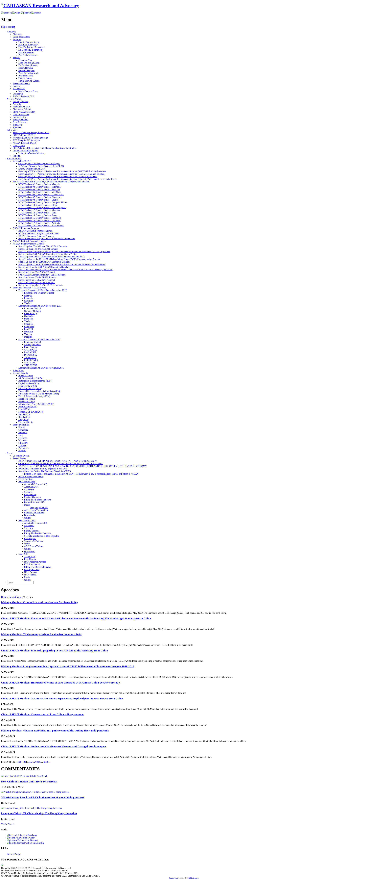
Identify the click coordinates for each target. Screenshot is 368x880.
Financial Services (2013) (30, 388)
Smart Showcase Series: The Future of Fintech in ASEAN (44, 471)
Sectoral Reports (20, 373)
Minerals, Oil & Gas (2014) (30, 412)
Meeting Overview (32, 497)
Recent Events (19, 458)
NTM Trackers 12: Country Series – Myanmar (39, 210)
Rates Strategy (30, 313)
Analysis (17, 104)
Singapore (28, 300)
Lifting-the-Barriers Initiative (31, 153)
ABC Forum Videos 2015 (36, 510)
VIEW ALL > (7, 824)
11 (29, 762)
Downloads (29, 515)
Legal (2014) (24, 409)
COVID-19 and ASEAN (24, 135)
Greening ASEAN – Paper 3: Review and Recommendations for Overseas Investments (57, 176)
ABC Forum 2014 (26, 520)
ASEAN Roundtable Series (30, 476)
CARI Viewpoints (21, 114)
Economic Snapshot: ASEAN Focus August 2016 (41, 368)
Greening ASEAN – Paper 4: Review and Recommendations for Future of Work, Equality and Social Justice (67, 179)
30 (38, 762)
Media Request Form (28, 91)
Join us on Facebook (27, 835)
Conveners (29, 489)
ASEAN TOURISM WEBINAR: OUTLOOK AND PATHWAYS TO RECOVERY (57, 461)
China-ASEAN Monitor (24, 112)
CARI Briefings (25, 479)
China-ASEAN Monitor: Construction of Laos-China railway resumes (42, 714)
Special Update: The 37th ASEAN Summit (37, 249)
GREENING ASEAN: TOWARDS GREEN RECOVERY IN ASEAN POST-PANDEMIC (60, 463)
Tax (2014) (23, 419)
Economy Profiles (21, 424)
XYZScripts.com (193, 878)
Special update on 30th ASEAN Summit (36, 282)
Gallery (27, 518)
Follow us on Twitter (24, 837)
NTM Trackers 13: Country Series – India (37, 212)
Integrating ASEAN (39, 507)
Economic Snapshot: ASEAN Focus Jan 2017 (39, 339)
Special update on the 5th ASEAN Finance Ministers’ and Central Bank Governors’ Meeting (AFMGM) (65, 269)
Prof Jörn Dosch (25, 75)
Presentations (30, 494)
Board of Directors (21, 37)
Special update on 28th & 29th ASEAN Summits (40, 285)
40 (40, 762)
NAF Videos (30, 574)
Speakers (28, 492)
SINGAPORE (30, 365)
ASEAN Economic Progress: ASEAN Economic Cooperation (46, 238)
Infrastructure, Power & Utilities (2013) (36, 404)
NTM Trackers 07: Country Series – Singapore (39, 197)
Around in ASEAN (21, 106)
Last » (47, 762)
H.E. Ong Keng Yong (28, 44)
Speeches (17, 127)
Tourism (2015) (25, 422)
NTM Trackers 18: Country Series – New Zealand (41, 225)
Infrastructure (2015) (27, 406)
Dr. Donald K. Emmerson (30, 50)
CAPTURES (19, 145)
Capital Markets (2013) (28, 383)
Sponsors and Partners (34, 512)
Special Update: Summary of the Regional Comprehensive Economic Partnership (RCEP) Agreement (64, 251)
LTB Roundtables (32, 564)
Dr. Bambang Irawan (28, 65)
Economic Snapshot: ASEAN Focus (29, 287)
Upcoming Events (21, 456)
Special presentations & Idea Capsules (41, 536)
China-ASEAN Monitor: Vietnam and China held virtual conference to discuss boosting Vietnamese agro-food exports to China (76, 618)
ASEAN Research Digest (24, 143)
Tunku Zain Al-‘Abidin (29, 81)
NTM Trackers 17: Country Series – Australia (39, 223)
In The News (19, 88)
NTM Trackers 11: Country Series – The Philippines (42, 207)
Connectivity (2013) (27, 386)
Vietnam (28, 334)
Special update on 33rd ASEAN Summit (36, 272)
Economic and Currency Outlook (39, 293)
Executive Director (21, 83)
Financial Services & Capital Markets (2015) (38, 393)
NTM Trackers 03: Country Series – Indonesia (39, 187)
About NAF (29, 556)
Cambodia (28, 316)
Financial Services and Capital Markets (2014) (39, 391)
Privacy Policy (13, 854)
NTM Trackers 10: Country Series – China (37, 205)
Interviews (17, 125)
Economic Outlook (32, 308)
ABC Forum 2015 (26, 481)
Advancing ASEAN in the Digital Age (30, 137)
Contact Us (18, 94)
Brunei (21, 427)
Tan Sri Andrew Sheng (28, 42)
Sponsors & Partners (33, 541)
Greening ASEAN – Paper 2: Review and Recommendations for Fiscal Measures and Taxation (61, 174)
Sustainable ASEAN (22, 161)
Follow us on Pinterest (27, 840)
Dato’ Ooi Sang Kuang (28, 62)
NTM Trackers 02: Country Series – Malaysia (39, 184)
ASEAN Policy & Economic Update (29, 241)
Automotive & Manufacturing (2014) (35, 381)
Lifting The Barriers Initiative (37, 499)
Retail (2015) (24, 414)
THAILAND (30, 357)
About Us (11, 31)
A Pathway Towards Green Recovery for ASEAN (41, 166)
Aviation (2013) (25, 375)
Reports (16, 156)
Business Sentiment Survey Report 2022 (31, 132)
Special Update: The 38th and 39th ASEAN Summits (42, 246)
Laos (20, 435)
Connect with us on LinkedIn (30, 843)
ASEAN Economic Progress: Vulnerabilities (38, 233)
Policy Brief (18, 370)
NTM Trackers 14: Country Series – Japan (37, 215)
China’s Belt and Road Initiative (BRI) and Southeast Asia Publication (44, 148)
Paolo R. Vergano (26, 70)
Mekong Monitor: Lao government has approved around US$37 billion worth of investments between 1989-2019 (67, 666)
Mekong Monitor (20, 119)
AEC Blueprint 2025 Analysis (26, 140)
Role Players (30, 538)
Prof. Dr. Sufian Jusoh (28, 73)
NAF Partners (30, 572)
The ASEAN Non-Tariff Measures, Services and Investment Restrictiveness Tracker (51, 181)
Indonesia (28, 298)
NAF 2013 (23, 554)
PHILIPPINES (31, 360)
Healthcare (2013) (26, 399)
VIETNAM (29, 362)
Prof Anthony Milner (27, 55)
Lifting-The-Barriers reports (25, 150)
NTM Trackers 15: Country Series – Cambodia (39, 218)
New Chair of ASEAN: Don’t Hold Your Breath (29, 781)
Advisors (17, 39)
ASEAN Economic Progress (26, 228)
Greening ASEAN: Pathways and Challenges (39, 163)
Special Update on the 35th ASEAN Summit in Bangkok (44, 262)
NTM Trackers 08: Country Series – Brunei (38, 200)
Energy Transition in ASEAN (31, 168)
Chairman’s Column (22, 109)
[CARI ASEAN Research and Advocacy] (40, 5)
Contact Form (173, 878)
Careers (16, 86)
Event (9, 453)
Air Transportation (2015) (30, 378)
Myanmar (28, 331)
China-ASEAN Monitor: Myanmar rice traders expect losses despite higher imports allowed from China (62, 698)
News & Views (14, 99)
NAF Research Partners (35, 562)
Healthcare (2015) (26, 401)
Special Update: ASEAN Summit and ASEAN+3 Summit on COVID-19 (51, 256)
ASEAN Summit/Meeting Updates (28, 243)
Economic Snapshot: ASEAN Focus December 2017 (42, 290)
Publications (12, 130)
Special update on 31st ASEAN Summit (36, 280)
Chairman (17, 34)
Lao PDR (28, 329)
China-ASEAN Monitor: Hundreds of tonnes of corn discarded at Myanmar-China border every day (60, 682)
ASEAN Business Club (23, 96)
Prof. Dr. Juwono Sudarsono (31, 47)
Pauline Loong (25, 78)
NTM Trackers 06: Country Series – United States (41, 194)
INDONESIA (30, 355)
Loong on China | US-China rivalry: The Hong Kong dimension (39, 813)
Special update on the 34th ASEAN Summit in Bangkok (44, 267)
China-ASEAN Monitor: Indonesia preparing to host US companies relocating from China (54, 650)
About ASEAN (14, 158)
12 (31, 762)
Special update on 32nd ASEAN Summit (37, 277)
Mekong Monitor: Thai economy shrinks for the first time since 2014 (41, 634)
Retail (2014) (24, 417)
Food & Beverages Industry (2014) (34, 396)
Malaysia (28, 295)
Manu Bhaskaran (26, 52)
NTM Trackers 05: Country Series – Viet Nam (39, 192)
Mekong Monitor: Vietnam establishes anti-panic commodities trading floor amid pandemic (55, 730)
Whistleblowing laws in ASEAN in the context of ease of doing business (42, 797)
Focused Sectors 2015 (34, 502)
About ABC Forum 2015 (35, 484)
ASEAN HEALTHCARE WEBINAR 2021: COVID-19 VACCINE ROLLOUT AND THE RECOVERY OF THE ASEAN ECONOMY (82, 466)
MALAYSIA (30, 352)
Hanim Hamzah (25, 68)
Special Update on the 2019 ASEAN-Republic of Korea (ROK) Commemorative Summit (59, 259)
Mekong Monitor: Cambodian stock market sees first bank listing (39, 602)
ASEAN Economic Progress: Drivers (35, 231)
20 (35, 762)
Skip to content (8, 27)
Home (4, 597)
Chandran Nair (25, 60)
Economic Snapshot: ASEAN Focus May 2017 (39, 306)
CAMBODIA (30, 349)
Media (27, 505)
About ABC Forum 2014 (35, 523)
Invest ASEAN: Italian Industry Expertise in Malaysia (42, 468)
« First (18, 762)
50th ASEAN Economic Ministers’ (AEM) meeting (41, 275)
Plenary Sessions (31, 530)
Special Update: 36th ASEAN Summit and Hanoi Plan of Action (47, 254)
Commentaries (19, 117)
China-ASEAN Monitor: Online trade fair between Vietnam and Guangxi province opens (53, 746)
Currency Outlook (32, 311)
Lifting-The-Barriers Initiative (37, 567)
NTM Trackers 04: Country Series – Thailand (39, 189)
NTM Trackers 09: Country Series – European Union (42, 202)
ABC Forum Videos (33, 546)
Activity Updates (20, 101)
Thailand (28, 303)
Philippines (29, 326)
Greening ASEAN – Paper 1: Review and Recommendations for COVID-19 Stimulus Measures (62, 171)
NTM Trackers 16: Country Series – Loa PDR (39, 220)
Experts (16, 57)
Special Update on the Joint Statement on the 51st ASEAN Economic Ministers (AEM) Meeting (62, 264)
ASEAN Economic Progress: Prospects (36, 236)
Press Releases (19, 122)
